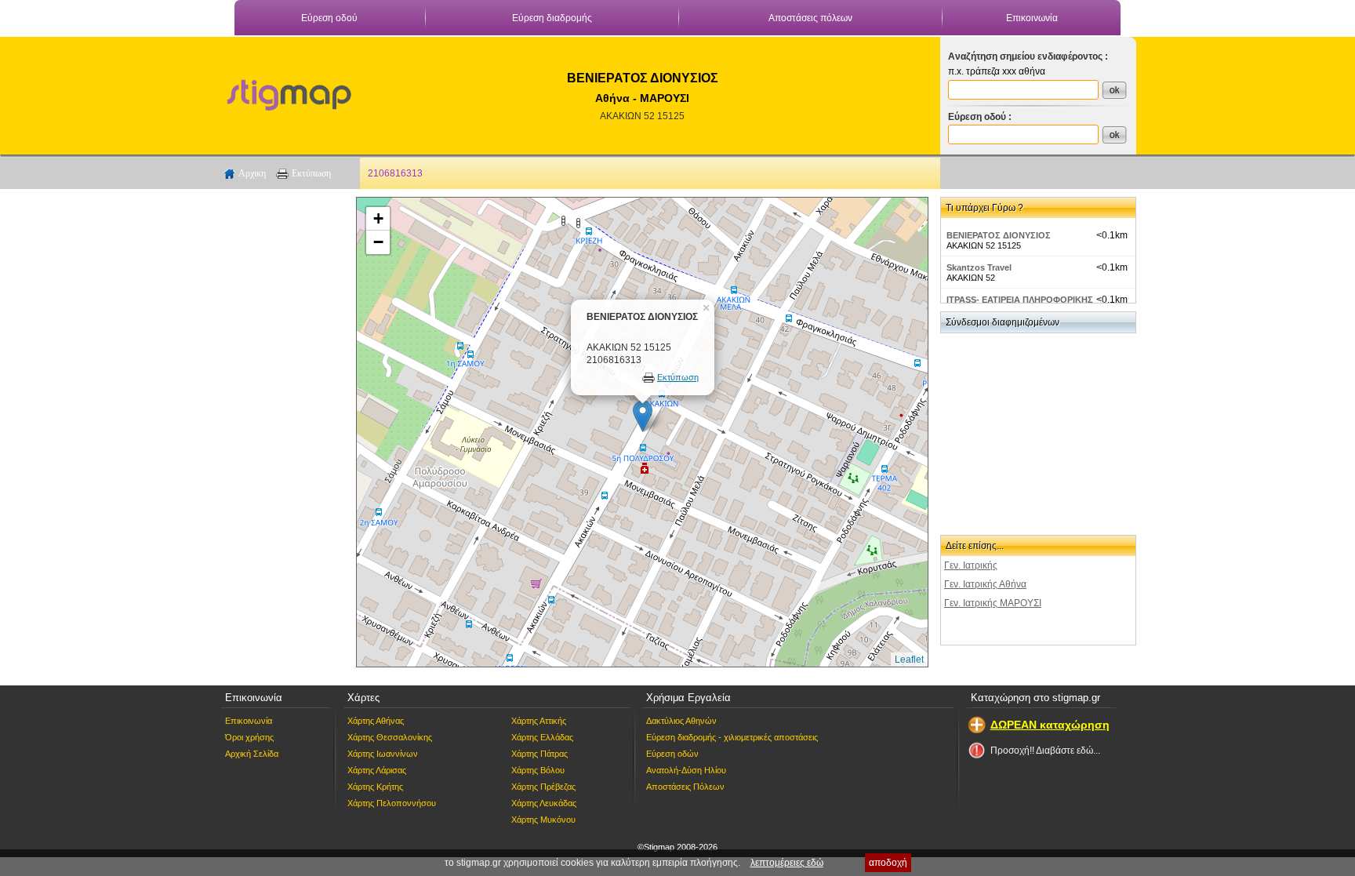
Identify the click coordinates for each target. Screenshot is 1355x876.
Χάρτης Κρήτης (375, 786)
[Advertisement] (281, 432)
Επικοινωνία (1032, 18)
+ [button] (378, 218)
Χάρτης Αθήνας (375, 720)
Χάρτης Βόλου (538, 770)
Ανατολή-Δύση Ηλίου (686, 770)
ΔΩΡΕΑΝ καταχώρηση (1050, 724)
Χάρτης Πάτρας (539, 753)
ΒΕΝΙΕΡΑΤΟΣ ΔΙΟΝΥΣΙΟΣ (998, 235)
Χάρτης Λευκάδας (543, 803)
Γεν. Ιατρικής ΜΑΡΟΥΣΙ (992, 603)
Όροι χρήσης (249, 737)
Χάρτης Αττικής (538, 720)
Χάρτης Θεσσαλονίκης (389, 737)
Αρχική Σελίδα (251, 753)
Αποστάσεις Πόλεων (685, 786)
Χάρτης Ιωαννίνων (382, 753)
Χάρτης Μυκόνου (543, 819)
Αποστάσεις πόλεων (810, 18)
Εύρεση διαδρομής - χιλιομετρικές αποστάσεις (732, 737)
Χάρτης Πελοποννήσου (391, 803)
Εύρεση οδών (672, 753)
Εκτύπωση (311, 173)
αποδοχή (888, 862)
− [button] (378, 242)
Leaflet (909, 659)
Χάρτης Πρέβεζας (543, 786)
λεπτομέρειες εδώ (786, 862)
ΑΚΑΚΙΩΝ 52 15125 (642, 116)
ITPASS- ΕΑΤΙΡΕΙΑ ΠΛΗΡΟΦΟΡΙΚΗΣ (1019, 299)
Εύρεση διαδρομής (552, 18)
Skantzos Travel (979, 267)
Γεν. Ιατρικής (970, 565)
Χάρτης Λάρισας (376, 770)
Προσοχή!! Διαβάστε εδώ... (1045, 750)
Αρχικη (252, 173)
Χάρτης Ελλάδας (542, 737)
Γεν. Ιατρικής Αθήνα (985, 584)
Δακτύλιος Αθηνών (681, 720)
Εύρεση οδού (329, 18)
